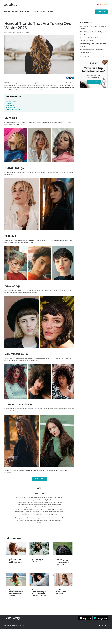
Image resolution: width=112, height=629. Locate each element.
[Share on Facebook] (67, 78)
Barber (7, 11)
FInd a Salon (39, 479)
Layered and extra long (13, 109)
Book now (101, 11)
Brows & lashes (38, 11)
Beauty (15, 11)
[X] (102, 625)
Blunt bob (9, 99)
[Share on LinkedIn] (73, 78)
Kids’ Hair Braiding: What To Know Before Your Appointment (62, 561)
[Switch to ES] (105, 5)
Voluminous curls (12, 107)
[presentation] (16, 548)
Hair (21, 11)
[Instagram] (106, 625)
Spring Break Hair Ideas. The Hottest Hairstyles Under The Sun (16, 592)
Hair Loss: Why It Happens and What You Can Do (16, 561)
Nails (27, 11)
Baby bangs (10, 105)
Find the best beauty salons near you (91, 57)
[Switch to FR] (108, 5)
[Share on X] (70, 78)
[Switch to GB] (101, 5)
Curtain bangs (11, 101)
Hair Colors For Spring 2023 (37, 560)
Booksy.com (39, 493)
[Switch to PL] (103, 5)
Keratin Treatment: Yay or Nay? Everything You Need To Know (39, 592)
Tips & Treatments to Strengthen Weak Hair (62, 591)
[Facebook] (99, 625)
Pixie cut (9, 103)
